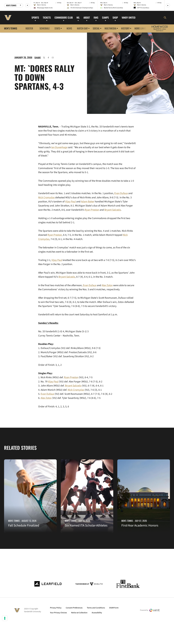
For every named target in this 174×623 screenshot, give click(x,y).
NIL (78, 17)
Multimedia (110, 28)
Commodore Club (64, 17)
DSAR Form (114, 607)
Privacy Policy (55, 607)
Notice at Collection (79, 612)
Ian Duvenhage (59, 147)
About (86, 17)
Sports (35, 17)
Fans (96, 17)
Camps (105, 17)
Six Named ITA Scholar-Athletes (86, 525)
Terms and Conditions (96, 607)
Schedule (45, 28)
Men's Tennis (14, 520)
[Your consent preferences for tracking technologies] (4, 618)
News (69, 28)
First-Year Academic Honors (139, 525)
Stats (57, 28)
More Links (140, 28)
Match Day (82, 28)
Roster (29, 28)
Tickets (47, 17)
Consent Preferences (74, 607)
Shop (115, 17)
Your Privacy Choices (58, 612)
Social (96, 28)
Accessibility (97, 612)
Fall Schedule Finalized (23, 525)
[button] (27, 5)
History (125, 28)
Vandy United (128, 17)
